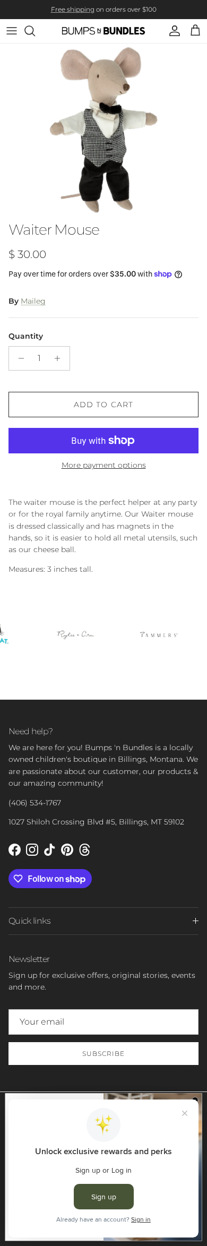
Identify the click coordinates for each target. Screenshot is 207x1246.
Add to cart (103, 404)
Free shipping (72, 9)
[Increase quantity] (60, 358)
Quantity (25, 336)
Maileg (33, 301)
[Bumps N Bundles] (103, 31)
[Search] (35, 30)
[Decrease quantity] (18, 358)
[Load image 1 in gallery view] (103, 130)
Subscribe (103, 1054)
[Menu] (11, 30)
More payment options (104, 465)
